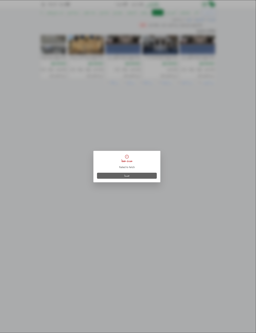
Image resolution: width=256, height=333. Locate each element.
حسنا (127, 176)
